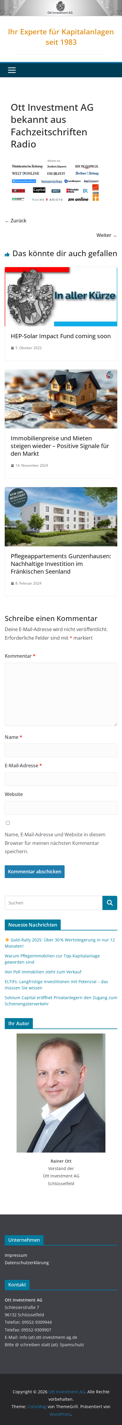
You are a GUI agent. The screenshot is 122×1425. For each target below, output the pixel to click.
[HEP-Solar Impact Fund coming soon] (61, 271)
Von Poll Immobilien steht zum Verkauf (43, 972)
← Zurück (15, 220)
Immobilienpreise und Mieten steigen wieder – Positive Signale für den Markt (60, 446)
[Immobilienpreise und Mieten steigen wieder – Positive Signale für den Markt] (61, 373)
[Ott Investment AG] (61, 4)
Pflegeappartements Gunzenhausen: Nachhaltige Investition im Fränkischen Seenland (61, 563)
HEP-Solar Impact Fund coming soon (61, 336)
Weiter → (107, 235)
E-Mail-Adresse (23, 765)
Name (13, 737)
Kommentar (20, 656)
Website (14, 794)
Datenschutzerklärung (27, 1262)
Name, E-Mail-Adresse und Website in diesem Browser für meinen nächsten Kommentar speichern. (55, 843)
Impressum (16, 1255)
